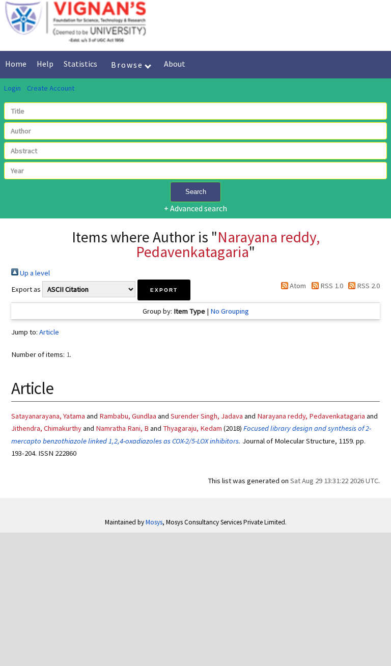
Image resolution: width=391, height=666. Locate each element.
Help (45, 64)
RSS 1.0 (331, 285)
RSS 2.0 (367, 285)
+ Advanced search (195, 208)
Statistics (80, 64)
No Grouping (229, 311)
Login (12, 88)
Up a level (34, 272)
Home (15, 64)
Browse (128, 65)
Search (195, 192)
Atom (297, 285)
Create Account (50, 88)
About (174, 64)
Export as (26, 289)
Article (49, 332)
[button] (163, 290)
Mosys (154, 522)
